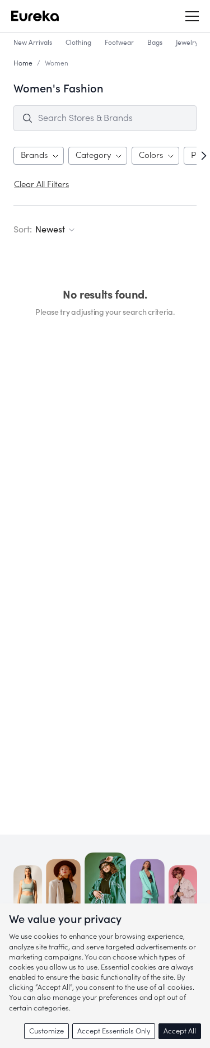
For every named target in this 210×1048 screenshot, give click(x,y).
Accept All (180, 1031)
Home (22, 63)
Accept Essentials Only (113, 1031)
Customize (46, 1031)
